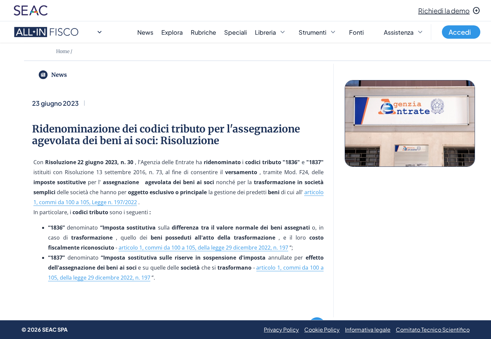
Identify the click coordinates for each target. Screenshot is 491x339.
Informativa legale (367, 329)
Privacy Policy (281, 329)
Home (62, 51)
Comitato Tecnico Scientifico (433, 329)
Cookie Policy (322, 329)
